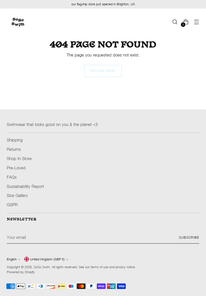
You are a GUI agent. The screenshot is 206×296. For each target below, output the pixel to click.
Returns (14, 149)
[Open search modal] (175, 22)
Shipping (15, 139)
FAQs (12, 177)
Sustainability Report (25, 186)
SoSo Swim (42, 267)
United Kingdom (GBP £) (47, 259)
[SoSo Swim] (18, 22)
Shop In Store (19, 158)
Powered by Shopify (21, 272)
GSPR (12, 204)
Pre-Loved (16, 167)
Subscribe (189, 237)
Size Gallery (17, 195)
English (12, 259)
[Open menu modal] (196, 22)
